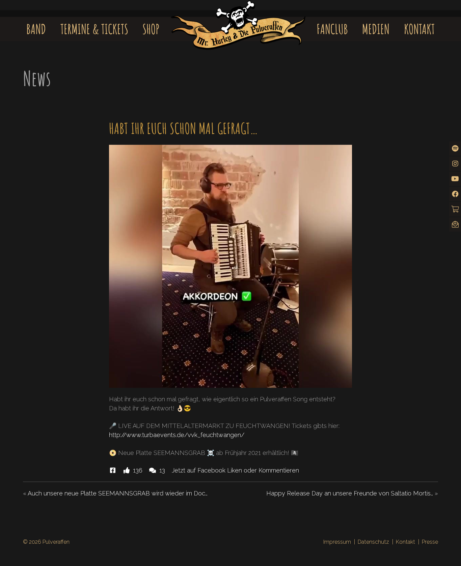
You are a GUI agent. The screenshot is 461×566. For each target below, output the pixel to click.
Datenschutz (373, 542)
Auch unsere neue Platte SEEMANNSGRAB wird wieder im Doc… (118, 493)
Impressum (337, 542)
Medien (375, 28)
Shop (151, 28)
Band (36, 28)
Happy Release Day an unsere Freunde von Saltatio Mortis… (349, 493)
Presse (430, 542)
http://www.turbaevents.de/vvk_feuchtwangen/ (176, 434)
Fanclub (332, 28)
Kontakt (419, 28)
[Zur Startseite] (238, 19)
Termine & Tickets (94, 28)
